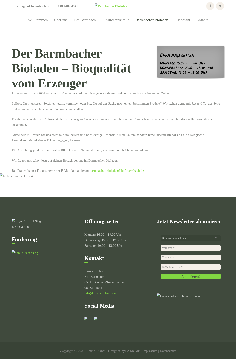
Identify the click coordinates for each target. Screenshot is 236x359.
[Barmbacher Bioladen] (111, 6)
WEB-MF (133, 351)
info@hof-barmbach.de (100, 293)
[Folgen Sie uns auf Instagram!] (98, 321)
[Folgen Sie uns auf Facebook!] (88, 321)
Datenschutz (168, 351)
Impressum (150, 351)
